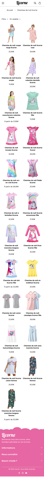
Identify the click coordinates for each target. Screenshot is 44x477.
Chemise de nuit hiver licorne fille (33, 246)
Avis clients (6, 463)
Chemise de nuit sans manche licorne (32, 347)
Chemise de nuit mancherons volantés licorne (11, 115)
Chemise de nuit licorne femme (32, 379)
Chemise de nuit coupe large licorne (11, 46)
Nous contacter (8, 466)
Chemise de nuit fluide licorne (32, 181)
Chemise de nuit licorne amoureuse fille (32, 214)
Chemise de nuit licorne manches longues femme (11, 413)
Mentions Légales (9, 457)
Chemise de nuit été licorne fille (11, 281)
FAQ (3, 473)
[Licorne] (22, 3)
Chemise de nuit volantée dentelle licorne (32, 80)
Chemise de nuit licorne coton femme (11, 379)
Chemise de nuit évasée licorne (11, 149)
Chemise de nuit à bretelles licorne (11, 214)
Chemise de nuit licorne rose (32, 46)
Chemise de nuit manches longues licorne (11, 247)
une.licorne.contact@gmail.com (14, 470)
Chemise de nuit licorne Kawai (32, 149)
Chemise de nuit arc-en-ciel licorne (11, 181)
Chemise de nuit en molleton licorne (33, 281)
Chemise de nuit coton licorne (11, 314)
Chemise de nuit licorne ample (11, 79)
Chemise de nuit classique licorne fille (32, 314)
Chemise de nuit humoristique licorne (11, 347)
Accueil (10, 10)
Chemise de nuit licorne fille (32, 114)
